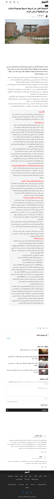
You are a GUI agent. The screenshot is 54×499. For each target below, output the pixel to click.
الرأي (26, 476)
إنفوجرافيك (10, 476)
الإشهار (27, 487)
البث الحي (32, 484)
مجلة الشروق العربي (41, 484)
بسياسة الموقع (13, 382)
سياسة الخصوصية (12, 484)
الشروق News (35, 479)
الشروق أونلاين (40, 15)
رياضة (30, 476)
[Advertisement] (27, 54)
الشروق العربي (19, 479)
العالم (40, 476)
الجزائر (46, 6)
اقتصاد (35, 476)
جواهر (21, 476)
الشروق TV (27, 479)
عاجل (27, 484)
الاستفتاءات (21, 484)
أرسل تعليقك (44, 405)
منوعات (16, 476)
